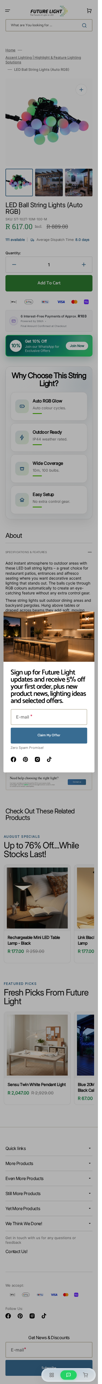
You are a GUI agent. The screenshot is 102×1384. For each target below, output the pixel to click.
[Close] (87, 619)
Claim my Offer (49, 735)
